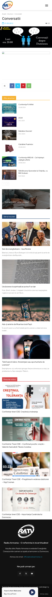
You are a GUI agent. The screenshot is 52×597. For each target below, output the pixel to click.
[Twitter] (17, 85)
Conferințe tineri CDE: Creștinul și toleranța (20, 412)
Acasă (4, 14)
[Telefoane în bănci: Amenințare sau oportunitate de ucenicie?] (26, 347)
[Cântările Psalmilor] (9, 148)
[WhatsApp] (28, 85)
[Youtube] (32, 573)
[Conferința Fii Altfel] (9, 108)
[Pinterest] (23, 85)
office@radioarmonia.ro (33, 557)
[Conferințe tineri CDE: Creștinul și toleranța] (26, 397)
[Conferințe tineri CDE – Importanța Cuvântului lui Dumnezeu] (26, 499)
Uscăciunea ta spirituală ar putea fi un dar (19, 286)
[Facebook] (12, 85)
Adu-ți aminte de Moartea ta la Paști (17, 324)
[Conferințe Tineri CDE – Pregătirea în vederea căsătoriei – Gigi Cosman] (26, 464)
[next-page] (7, 183)
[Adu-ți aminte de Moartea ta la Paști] (26, 309)
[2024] (9, 122)
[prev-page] (3, 183)
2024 (20, 118)
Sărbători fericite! (25, 131)
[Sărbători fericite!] (9, 135)
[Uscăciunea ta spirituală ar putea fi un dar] (26, 272)
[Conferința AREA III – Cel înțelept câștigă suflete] (9, 161)
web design (43, 587)
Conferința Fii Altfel (25, 104)
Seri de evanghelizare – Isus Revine (16, 249)
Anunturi (10, 14)
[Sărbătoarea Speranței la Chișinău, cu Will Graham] (9, 175)
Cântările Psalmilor (25, 144)
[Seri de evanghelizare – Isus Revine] (26, 234)
